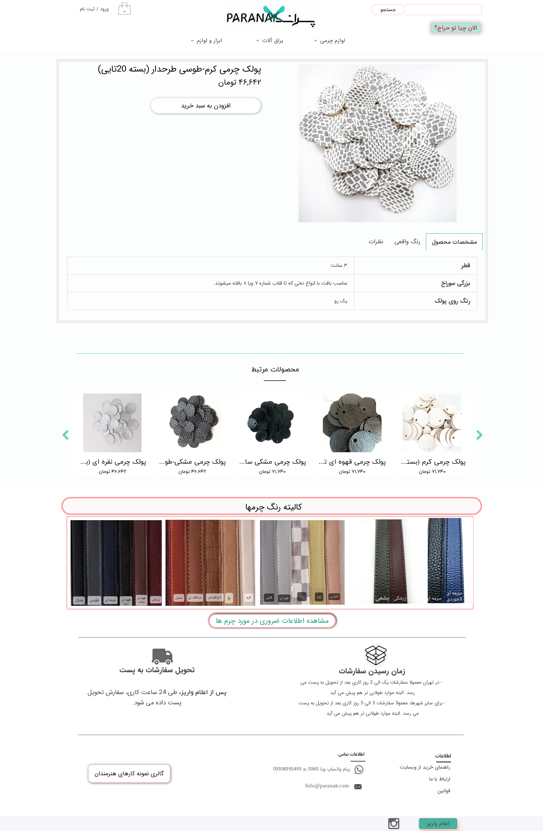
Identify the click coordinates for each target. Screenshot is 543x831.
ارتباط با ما (439, 779)
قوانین (443, 791)
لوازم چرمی (332, 40)
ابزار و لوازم (209, 40)
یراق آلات (272, 40)
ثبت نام (87, 9)
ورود (104, 9)
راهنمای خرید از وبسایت (425, 767)
